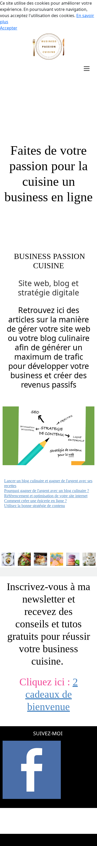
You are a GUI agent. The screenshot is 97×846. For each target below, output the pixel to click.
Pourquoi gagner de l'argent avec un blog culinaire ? (46, 490)
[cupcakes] (56, 559)
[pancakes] (40, 559)
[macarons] (72, 559)
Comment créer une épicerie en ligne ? (35, 501)
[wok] (24, 559)
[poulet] (8, 559)
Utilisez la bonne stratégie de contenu (34, 505)
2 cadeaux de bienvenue (51, 694)
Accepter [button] (8, 28)
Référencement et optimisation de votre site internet (45, 496)
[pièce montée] (89, 559)
